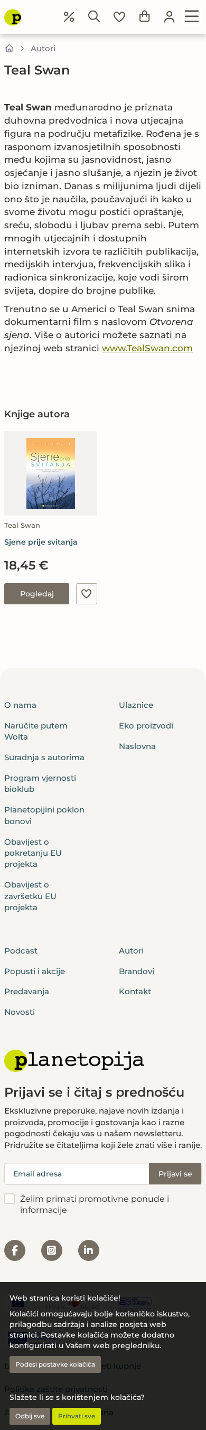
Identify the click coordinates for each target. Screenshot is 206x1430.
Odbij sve (29, 1416)
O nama (20, 705)
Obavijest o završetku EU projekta (30, 896)
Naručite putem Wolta (36, 731)
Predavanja (26, 991)
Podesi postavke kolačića (55, 1364)
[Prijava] (169, 17)
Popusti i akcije (34, 971)
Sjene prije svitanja (41, 542)
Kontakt (135, 991)
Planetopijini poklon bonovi (44, 815)
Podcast (21, 951)
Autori (43, 48)
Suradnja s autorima (44, 757)
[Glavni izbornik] (192, 17)
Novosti (19, 1012)
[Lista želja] (119, 17)
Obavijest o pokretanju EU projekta (33, 853)
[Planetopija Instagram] (51, 1250)
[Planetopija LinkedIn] (88, 1250)
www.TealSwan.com (147, 348)
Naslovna (137, 746)
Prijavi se (175, 1174)
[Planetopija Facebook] (14, 1250)
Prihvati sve (76, 1416)
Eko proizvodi (146, 726)
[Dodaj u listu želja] (86, 593)
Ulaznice (136, 705)
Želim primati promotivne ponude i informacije (94, 1204)
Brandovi (136, 971)
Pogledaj (37, 594)
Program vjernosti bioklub (40, 783)
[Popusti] (69, 17)
